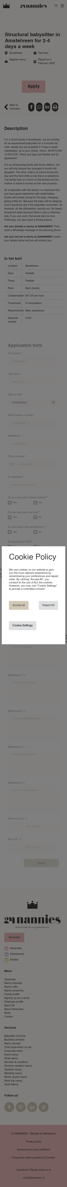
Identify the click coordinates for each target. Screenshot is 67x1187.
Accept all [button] (19, 605)
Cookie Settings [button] (23, 625)
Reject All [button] (48, 605)
